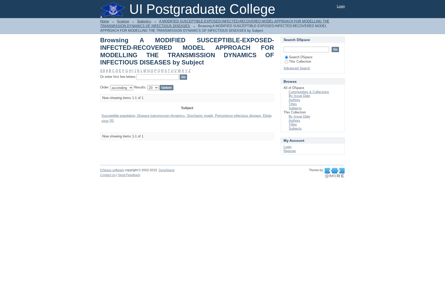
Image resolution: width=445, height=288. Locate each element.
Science (123, 21)
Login (341, 6)
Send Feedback (129, 175)
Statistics (144, 21)
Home (104, 21)
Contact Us (108, 175)
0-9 (102, 71)
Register (290, 151)
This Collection (300, 61)
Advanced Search (297, 68)
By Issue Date (299, 96)
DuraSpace (167, 170)
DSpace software (112, 170)
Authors (294, 100)
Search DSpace (300, 57)
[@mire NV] (334, 173)
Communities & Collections (309, 92)
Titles (293, 104)
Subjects (295, 108)
